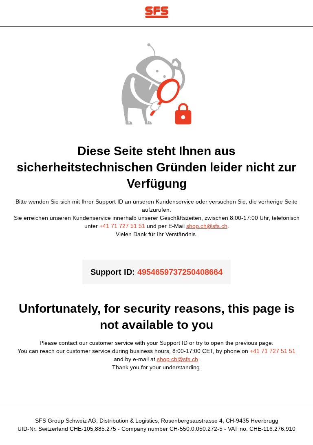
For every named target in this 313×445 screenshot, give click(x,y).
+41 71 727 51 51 (122, 226)
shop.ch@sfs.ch (206, 226)
